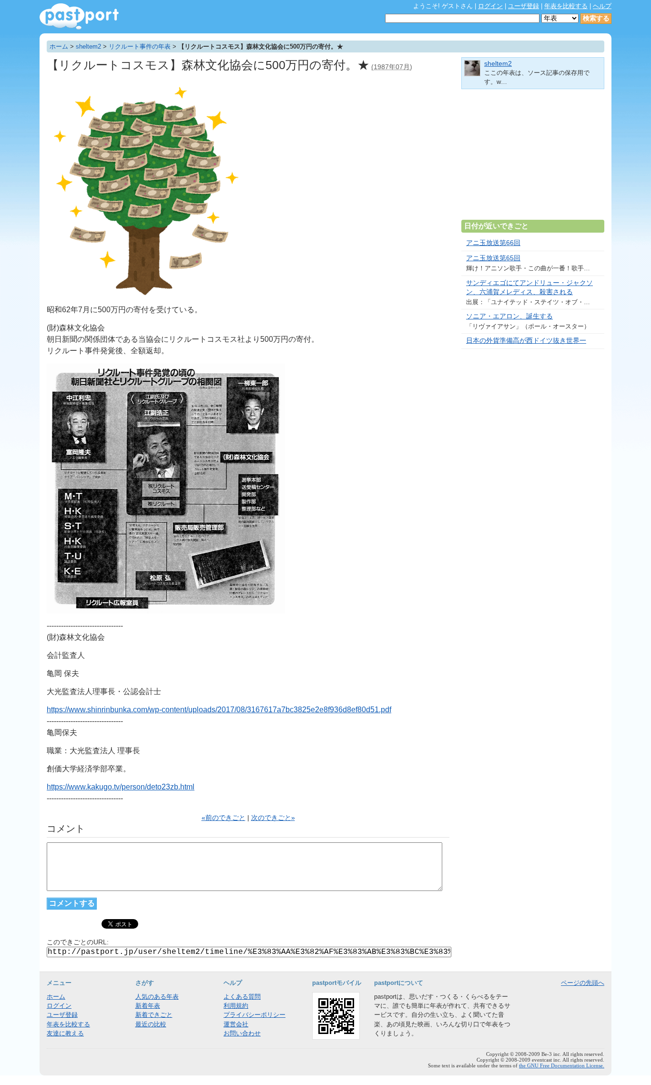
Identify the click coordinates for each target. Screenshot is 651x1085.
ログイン (490, 6)
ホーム (59, 46)
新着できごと (154, 1014)
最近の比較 (150, 1024)
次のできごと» (273, 817)
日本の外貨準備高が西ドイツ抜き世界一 (526, 340)
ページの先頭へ (582, 982)
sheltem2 (88, 46)
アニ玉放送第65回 (493, 258)
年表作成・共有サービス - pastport (79, 16)
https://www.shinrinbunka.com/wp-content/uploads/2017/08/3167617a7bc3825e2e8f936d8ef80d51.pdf (219, 710)
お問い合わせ (242, 1033)
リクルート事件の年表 (140, 46)
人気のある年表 (157, 996)
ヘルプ (602, 6)
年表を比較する (566, 6)
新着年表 (147, 1005)
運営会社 (236, 1024)
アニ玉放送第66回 (493, 242)
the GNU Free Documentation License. (561, 1065)
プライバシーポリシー (254, 1014)
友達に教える (65, 1033)
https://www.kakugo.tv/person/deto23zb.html (120, 787)
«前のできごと (223, 817)
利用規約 (236, 1005)
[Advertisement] (532, 158)
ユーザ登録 (523, 6)
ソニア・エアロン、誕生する (509, 316)
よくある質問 (242, 996)
